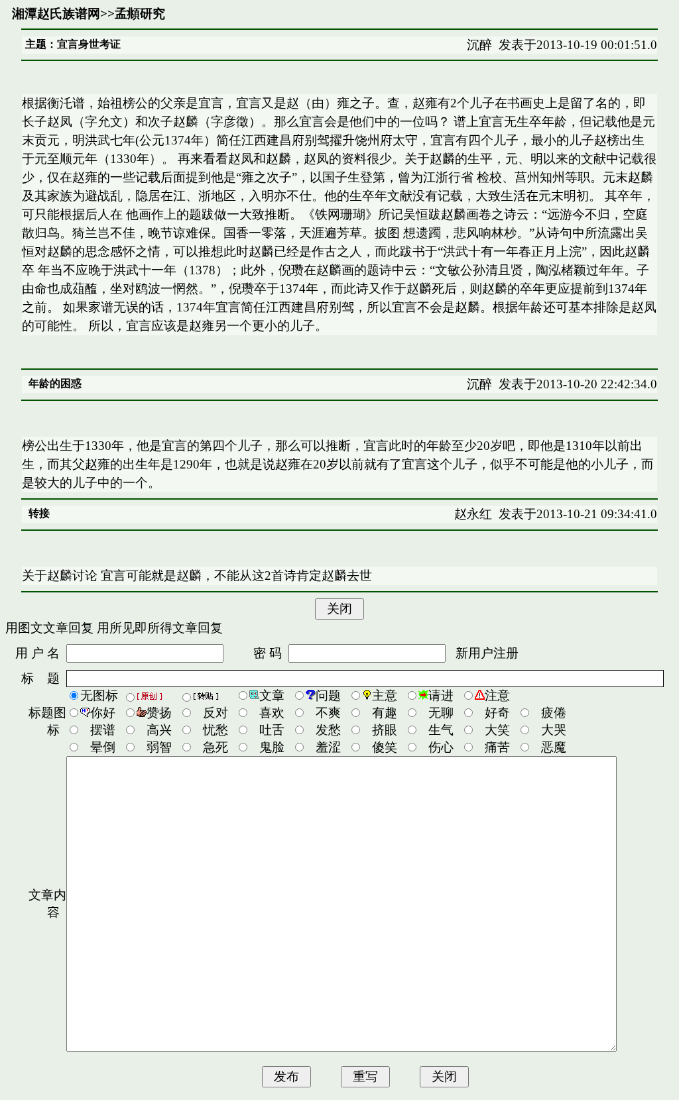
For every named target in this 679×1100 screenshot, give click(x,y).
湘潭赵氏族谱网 (56, 14)
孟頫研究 (140, 14)
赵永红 (473, 514)
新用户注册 (487, 653)
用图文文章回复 (49, 628)
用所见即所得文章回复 (160, 628)
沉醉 (479, 45)
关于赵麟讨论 (59, 575)
